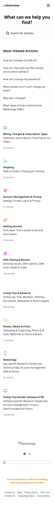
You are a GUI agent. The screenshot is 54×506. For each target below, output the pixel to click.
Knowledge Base (26, 495)
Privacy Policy (31, 492)
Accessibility (43, 495)
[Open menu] (48, 5)
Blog (19, 492)
